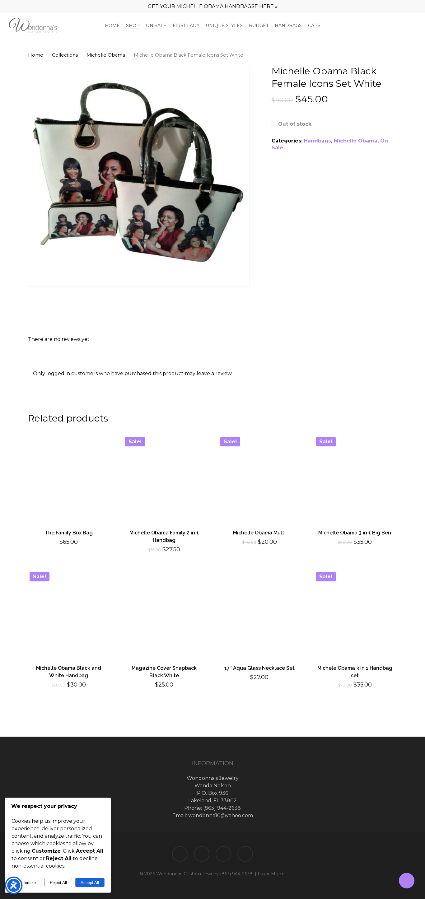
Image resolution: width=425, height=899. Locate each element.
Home (35, 55)
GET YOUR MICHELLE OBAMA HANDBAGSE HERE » (213, 6)
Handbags (317, 141)
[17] (259, 611)
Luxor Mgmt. (272, 874)
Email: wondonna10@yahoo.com (212, 815)
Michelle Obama (105, 55)
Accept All (90, 882)
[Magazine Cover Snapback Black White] (164, 611)
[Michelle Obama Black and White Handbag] (68, 611)
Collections (65, 55)
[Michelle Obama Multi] (259, 476)
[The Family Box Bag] (68, 476)
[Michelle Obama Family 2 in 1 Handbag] (164, 476)
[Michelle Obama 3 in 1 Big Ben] (355, 476)
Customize (26, 882)
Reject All (58, 882)
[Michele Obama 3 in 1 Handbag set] (355, 611)
